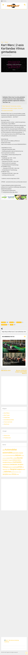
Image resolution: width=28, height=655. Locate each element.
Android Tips (7, 435)
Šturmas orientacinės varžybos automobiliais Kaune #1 (21, 372)
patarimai (11, 467)
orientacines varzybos (16, 464)
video (10, 474)
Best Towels (7, 415)
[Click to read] (14, 346)
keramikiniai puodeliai (9, 419)
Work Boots (6, 424)
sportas (13, 471)
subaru (20, 471)
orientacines (6, 464)
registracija (5, 469)
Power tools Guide (8, 422)
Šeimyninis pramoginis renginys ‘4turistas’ (12, 108)
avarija (4, 455)
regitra (8, 469)
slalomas (7, 472)
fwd (13, 458)
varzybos (5, 474)
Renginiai (13, 469)
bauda (6, 455)
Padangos (6, 467)
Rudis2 (23, 469)
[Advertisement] (14, 25)
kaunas (20, 458)
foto (11, 458)
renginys (19, 469)
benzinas (10, 455)
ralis (23, 467)
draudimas (4, 458)
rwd (3, 471)
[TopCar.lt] (12, 8)
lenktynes (15, 460)
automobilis (7, 452)
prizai (20, 467)
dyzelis (8, 458)
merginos (5, 462)
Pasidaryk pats (7, 437)
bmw (14, 455)
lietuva (19, 460)
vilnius (13, 474)
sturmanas (16, 471)
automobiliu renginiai (18, 453)
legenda (10, 460)
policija (15, 467)
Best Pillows (6, 413)
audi (4, 450)
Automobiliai (11, 449)
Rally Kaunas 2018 (5, 370)
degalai (22, 455)
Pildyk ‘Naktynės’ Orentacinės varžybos (11, 106)
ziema (17, 474)
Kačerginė (5, 460)
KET (8, 460)
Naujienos (10, 462)
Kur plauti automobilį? (7, 110)
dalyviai (18, 455)
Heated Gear (7, 417)
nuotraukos (17, 462)
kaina (15, 458)
